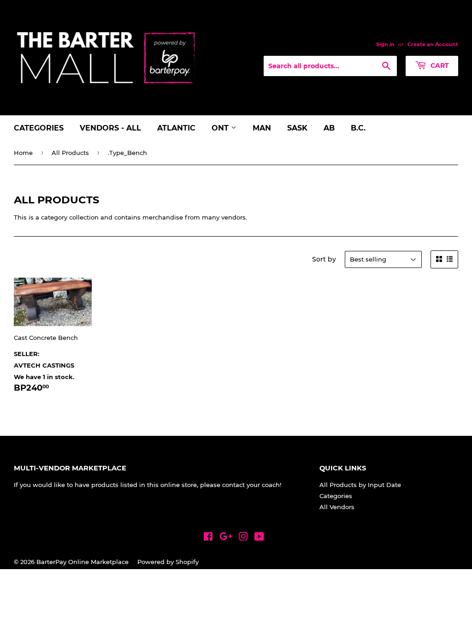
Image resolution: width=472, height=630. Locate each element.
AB (329, 128)
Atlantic (176, 128)
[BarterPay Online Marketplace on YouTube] (259, 537)
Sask (297, 128)
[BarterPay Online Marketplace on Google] (225, 537)
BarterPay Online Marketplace (82, 561)
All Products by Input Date (360, 484)
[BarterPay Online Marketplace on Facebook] (208, 537)
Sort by (324, 259)
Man (262, 128)
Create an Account (432, 44)
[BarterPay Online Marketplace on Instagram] (243, 537)
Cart (439, 65)
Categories (39, 128)
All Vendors (336, 507)
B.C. (358, 128)
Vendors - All (110, 128)
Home (23, 152)
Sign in (385, 44)
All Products (70, 152)
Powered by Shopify (168, 561)
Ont (221, 128)
